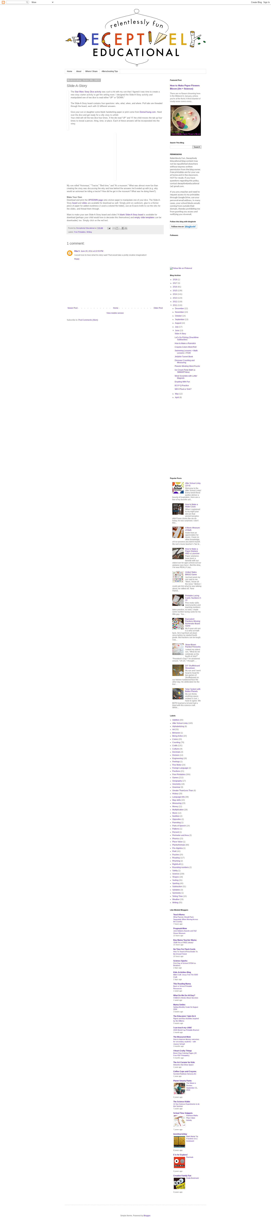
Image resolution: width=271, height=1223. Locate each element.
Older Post (158, 308)
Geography (177, 781)
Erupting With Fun (182, 382)
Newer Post (72, 308)
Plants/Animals (178, 845)
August (178, 323)
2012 (175, 301)
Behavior (176, 733)
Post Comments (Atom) (88, 320)
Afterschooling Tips (110, 71)
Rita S (77, 251)
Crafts (174, 745)
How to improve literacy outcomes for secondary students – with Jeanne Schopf (186, 1041)
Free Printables (80, 232)
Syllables (176, 890)
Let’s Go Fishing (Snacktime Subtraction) (187, 338)
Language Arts (178, 797)
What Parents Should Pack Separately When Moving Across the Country (185, 919)
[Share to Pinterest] (126, 228)
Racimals (189, 1157)
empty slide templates (144, 217)
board (74, 203)
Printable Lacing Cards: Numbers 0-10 (193, 598)
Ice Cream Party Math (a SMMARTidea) (185, 371)
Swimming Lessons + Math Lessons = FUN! (186, 352)
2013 (175, 298)
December (179, 308)
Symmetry (176, 893)
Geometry (176, 784)
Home (69, 71)
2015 (175, 290)
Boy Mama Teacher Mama (185, 940)
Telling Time (177, 896)
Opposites (176, 819)
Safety (175, 871)
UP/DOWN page (95, 200)
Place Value (177, 842)
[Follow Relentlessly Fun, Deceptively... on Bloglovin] (183, 228)
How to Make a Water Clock (191, 505)
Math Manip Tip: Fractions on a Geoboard (192, 1138)
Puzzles (175, 855)
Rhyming (176, 861)
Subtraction (177, 886)
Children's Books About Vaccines (185, 998)
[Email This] (114, 228)
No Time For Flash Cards (184, 949)
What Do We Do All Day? (184, 995)
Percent (175, 832)
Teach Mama (179, 915)
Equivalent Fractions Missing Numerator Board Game (192, 622)
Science (175, 874)
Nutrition (176, 816)
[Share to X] (120, 228)
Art (173, 729)
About (78, 71)
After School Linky (180, 723)
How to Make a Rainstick (185, 343)
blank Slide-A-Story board (131, 214)
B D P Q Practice (182, 385)
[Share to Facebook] (123, 228)
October (178, 316)
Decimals (176, 752)
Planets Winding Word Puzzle (187, 366)
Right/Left (176, 864)
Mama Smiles (179, 1005)
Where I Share (91, 71)
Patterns (175, 829)
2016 (175, 287)
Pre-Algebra (177, 848)
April (177, 397)
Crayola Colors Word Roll (186, 347)
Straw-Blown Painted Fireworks (193, 646)
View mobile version (115, 313)
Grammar (176, 787)
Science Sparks (180, 961)
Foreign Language (180, 768)
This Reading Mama (182, 984)
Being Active (177, 736)
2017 (175, 283)
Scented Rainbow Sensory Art (184, 1074)
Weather (176, 899)
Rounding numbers (180, 867)
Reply (76, 259)
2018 (175, 279)
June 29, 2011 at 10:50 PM (92, 251)
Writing (89, 232)
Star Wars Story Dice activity (88, 92)
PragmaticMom (180, 928)
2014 (175, 294)
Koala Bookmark (192, 1178)
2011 (175, 305)
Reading (176, 858)
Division (175, 755)
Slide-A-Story (180, 334)
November (179, 312)
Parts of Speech (179, 826)
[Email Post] (109, 228)
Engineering (177, 758)
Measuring (176, 803)
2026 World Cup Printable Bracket (186, 1030)
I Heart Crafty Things (182, 1051)
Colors (175, 739)
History (175, 794)
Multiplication (178, 810)
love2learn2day (180, 1134)
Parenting (176, 822)
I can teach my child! (182, 1028)
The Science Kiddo (181, 1102)
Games (175, 778)
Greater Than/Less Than (182, 790)
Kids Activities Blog (182, 972)
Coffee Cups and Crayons (184, 1071)
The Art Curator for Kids (184, 1062)
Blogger (147, 1216)
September (180, 319)
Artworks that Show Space (183, 1065)
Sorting (175, 880)
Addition (175, 720)
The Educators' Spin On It (184, 1016)
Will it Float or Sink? (183, 389)
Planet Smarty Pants (182, 1081)
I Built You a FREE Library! (183, 942)
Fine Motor (176, 765)
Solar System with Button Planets (192, 690)
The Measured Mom (182, 1037)
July (177, 327)
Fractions (176, 771)
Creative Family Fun (182, 1176)
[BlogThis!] (117, 228)
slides (84, 203)
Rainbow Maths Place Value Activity (192, 1118)
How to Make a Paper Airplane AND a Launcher (192, 551)
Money (175, 806)
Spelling (175, 883)
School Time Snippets (183, 1113)
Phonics (175, 838)
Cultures (176, 749)
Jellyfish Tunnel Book (184, 356)
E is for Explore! (180, 1155)
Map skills (176, 800)
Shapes (175, 877)
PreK (174, 851)
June (177, 330)
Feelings (176, 761)
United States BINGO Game (191, 573)
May (177, 394)
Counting (176, 742)
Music (174, 813)
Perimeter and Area (180, 835)
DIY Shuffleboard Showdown (192, 667)
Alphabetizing (178, 726)
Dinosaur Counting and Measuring (185, 361)
